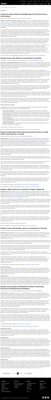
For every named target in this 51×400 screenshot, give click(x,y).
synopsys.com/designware (6, 357)
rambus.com (45, 345)
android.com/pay (19, 127)
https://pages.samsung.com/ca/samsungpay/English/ (27, 184)
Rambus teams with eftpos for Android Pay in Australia (20, 58)
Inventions (42, 386)
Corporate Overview (5, 383)
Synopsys (33, 293)
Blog (39, 1)
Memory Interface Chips (18, 383)
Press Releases (5, 7)
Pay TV (28, 391)
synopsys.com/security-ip (33, 326)
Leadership (3, 384)
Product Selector (43, 387)
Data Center (29, 386)
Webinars (41, 384)
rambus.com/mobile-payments (33, 129)
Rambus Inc (29, 20)
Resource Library (30, 1)
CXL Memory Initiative (18, 384)
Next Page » (29, 373)
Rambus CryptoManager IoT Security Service (9, 23)
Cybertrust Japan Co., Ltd (5, 22)
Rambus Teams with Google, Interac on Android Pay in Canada (23, 228)
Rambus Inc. (32, 62)
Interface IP (16, 386)
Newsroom (36, 1)
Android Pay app (46, 74)
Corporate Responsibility (6, 391)
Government (29, 388)
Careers (43, 1)
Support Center (48, 1)
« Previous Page (6, 373)
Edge (28, 387)
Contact (41, 388)
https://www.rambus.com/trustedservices (36, 55)
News (2, 390)
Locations (3, 387)
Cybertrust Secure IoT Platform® (29, 23)
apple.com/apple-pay (21, 223)
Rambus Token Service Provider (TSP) (17, 194)
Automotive (29, 384)
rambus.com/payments (32, 225)
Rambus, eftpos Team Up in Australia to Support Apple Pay (22, 189)
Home (1, 7)
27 (25, 373)
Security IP (11, 7)
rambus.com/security (9, 273)
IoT (27, 390)
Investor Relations (23, 1)
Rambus (37, 142)
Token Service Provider (33, 64)
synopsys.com (40, 367)
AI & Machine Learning (31, 383)
